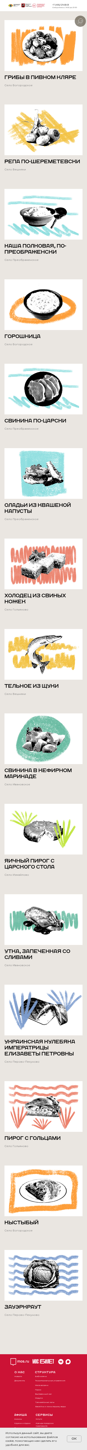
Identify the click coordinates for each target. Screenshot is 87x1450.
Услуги (39, 1419)
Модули (39, 1398)
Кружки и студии (22, 1423)
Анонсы (18, 1419)
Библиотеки (41, 1376)
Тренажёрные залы (44, 1402)
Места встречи (41, 1385)
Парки (38, 1390)
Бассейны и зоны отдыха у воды (50, 1406)
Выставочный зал (43, 1394)
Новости (18, 1376)
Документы (19, 1380)
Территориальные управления (50, 1380)
